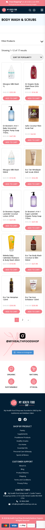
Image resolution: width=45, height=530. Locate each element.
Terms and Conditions (22, 480)
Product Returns (22, 473)
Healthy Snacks (22, 441)
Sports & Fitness (22, 455)
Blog (22, 469)
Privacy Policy (22, 483)
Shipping (22, 476)
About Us (22, 466)
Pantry (22, 430)
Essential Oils (23, 448)
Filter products (8, 41)
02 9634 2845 (24, 501)
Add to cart (11, 98)
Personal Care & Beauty (23, 451)
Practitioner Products (22, 437)
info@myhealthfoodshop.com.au (24, 504)
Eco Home (22, 444)
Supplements (23, 434)
